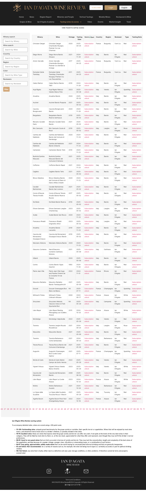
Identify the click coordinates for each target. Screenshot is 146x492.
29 (11, 409)
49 (74, 409)
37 (36, 409)
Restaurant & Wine (123, 17)
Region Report (45, 17)
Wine (58, 37)
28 (8, 409)
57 (100, 409)
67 (131, 409)
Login (111, 8)
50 (78, 409)
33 (24, 409)
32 (20, 409)
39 (43, 409)
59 (106, 409)
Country (99, 37)
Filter (6, 89)
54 (90, 409)
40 (46, 409)
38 (40, 409)
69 (138, 409)
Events (100, 22)
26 (2, 409)
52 (84, 409)
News (32, 17)
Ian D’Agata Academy (45, 22)
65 (125, 409)
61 (112, 409)
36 (33, 409)
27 (5, 409)
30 (14, 409)
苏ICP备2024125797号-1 (73, 485)
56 (97, 409)
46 (65, 409)
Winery (40, 37)
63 (119, 409)
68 (134, 409)
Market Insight (115, 22)
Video (89, 22)
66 (128, 409)
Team (129, 22)
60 (109, 409)
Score (87, 37)
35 (30, 409)
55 (93, 409)
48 (71, 409)
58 (103, 409)
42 (52, 409)
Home (21, 17)
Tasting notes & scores (69, 22)
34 (27, 409)
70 (141, 409)
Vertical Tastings (86, 17)
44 (59, 409)
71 (144, 409)
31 (17, 409)
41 (49, 409)
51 (81, 409)
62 (115, 409)
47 (68, 409)
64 (122, 409)
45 (62, 409)
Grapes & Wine (26, 22)
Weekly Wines (104, 17)
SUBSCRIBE (96, 8)
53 (87, 409)
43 (55, 409)
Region (108, 37)
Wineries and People (65, 17)
